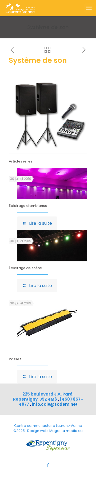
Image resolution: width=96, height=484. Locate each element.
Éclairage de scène (25, 267)
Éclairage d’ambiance (28, 205)
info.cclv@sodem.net (55, 404)
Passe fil (16, 359)
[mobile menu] (88, 8)
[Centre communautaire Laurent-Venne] (20, 8)
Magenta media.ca (66, 430)
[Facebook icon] (48, 465)
